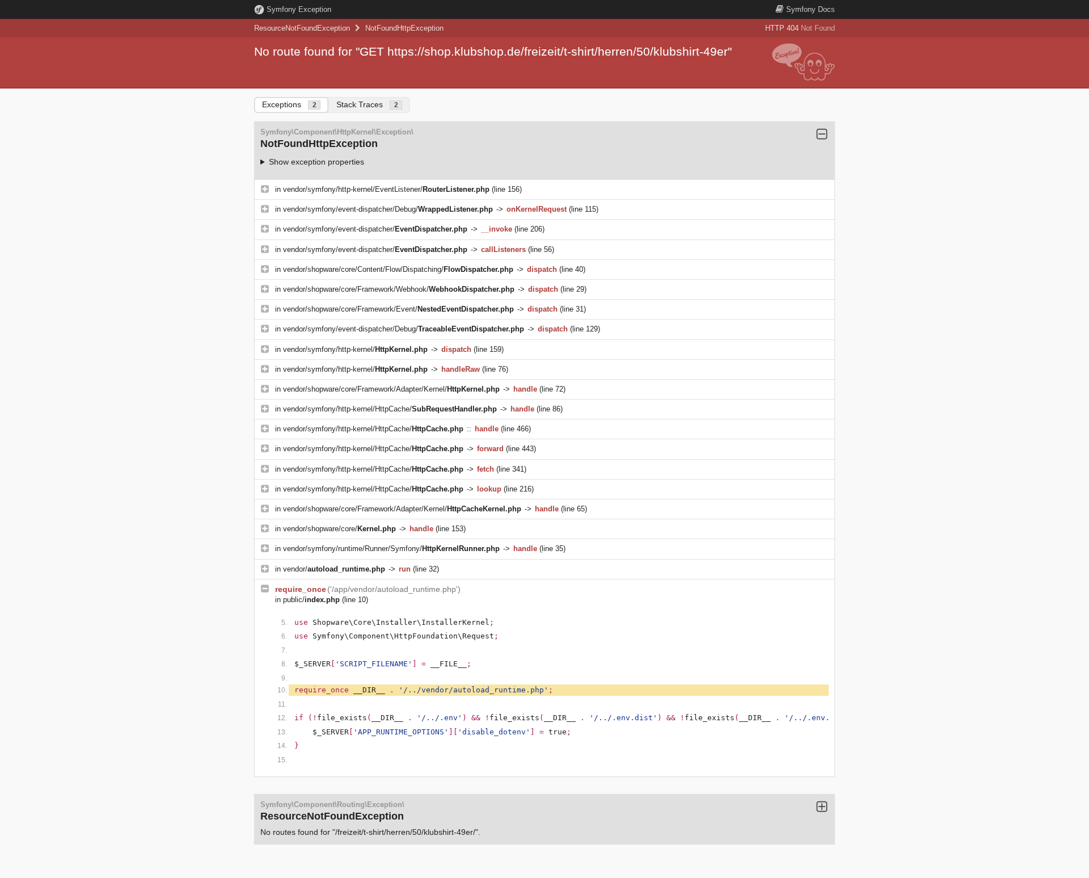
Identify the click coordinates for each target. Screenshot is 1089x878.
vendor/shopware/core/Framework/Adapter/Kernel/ (391, 389)
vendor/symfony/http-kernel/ (355, 349)
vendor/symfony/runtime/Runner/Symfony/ (391, 548)
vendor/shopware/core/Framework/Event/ (398, 309)
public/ (311, 599)
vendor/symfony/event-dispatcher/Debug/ (388, 209)
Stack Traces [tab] (367, 104)
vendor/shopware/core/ (339, 528)
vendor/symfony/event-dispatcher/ (375, 229)
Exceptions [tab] (289, 104)
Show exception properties (316, 161)
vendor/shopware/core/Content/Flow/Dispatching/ (398, 269)
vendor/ (334, 569)
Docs (810, 9)
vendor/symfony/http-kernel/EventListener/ (386, 189)
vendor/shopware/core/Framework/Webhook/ (398, 289)
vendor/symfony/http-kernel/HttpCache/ (390, 409)
